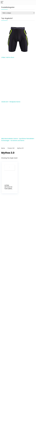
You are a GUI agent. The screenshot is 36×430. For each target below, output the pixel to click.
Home (3, 148)
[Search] (33, 2)
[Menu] (2, 2)
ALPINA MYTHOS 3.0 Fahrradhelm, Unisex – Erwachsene (9, 188)
